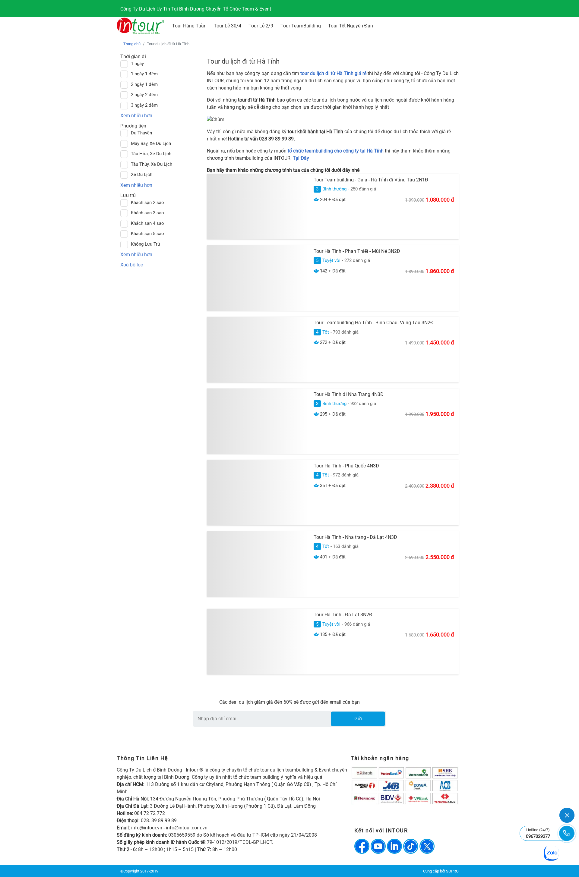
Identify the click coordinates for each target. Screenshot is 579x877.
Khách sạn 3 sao (147, 212)
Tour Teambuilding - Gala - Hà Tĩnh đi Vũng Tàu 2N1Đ (371, 180)
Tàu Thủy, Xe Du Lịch (151, 164)
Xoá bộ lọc (131, 265)
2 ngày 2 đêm (144, 94)
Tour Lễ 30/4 (227, 26)
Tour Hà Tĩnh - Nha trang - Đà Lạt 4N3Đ (355, 537)
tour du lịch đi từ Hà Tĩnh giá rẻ (333, 73)
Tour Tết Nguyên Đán (350, 26)
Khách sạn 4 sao (147, 223)
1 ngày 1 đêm (144, 74)
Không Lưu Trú (145, 244)
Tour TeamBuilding (300, 26)
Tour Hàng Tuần (189, 26)
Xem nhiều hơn (136, 115)
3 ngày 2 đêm (144, 105)
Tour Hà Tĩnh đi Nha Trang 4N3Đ (349, 394)
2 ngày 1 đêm (144, 84)
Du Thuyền (141, 133)
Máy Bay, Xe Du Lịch (151, 143)
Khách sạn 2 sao (147, 202)
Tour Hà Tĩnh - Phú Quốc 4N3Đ (346, 466)
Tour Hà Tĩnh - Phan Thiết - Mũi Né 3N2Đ (357, 251)
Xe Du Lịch (141, 174)
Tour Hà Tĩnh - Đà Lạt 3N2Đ (343, 615)
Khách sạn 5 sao (147, 233)
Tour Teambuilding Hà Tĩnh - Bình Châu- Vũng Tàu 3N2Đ (374, 322)
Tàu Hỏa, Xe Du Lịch (151, 153)
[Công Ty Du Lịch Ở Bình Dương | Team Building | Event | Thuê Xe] (140, 26)
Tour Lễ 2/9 (260, 26)
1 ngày (137, 63)
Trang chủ (132, 44)
